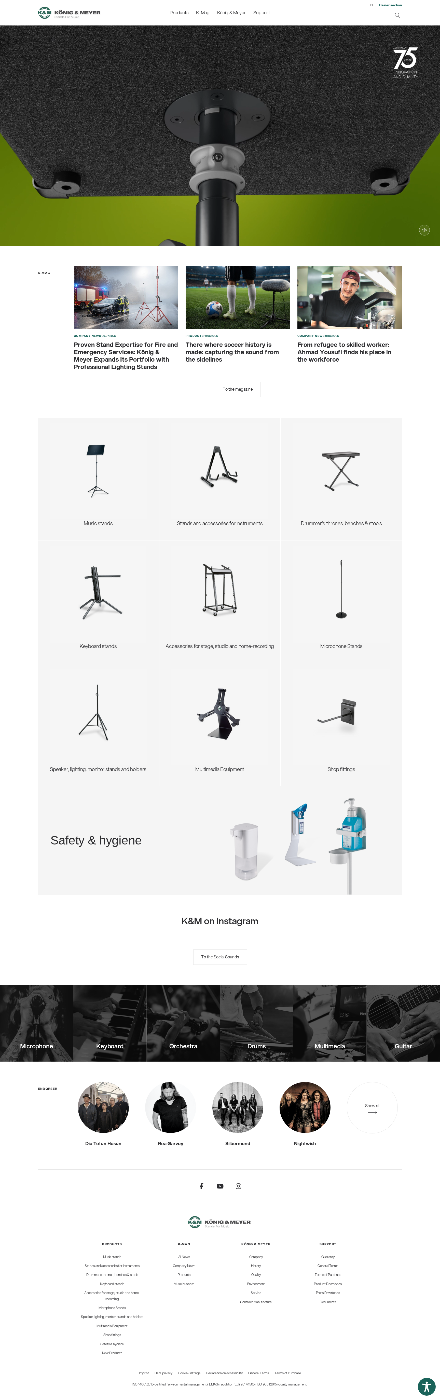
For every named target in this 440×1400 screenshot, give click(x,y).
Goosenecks (313, 576)
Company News (87, 336)
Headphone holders (199, 581)
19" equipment (193, 597)
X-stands (66, 576)
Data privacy (163, 1373)
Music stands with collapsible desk (93, 437)
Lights (63, 487)
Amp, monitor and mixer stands (211, 589)
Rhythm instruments (200, 474)
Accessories (69, 495)
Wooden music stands (80, 470)
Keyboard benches (319, 479)
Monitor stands (72, 695)
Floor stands (312, 551)
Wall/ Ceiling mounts (321, 618)
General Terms (258, 1373)
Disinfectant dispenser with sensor (130, 837)
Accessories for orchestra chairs (334, 470)
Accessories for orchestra (84, 462)
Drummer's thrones (320, 437)
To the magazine (238, 389)
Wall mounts (191, 712)
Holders (186, 720)
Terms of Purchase (287, 1373)
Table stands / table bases (327, 568)
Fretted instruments (199, 449)
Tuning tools (191, 483)
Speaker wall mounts (78, 720)
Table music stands (77, 479)
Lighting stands (72, 729)
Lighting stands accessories (86, 737)
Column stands (72, 593)
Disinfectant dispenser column (126, 829)
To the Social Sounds (220, 957)
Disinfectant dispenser (117, 821)
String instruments (198, 457)
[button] (427, 1387)
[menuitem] (179, 12)
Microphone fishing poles (326, 585)
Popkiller (308, 593)
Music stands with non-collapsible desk (98, 445)
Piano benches (315, 487)
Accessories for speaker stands (90, 712)
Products (195, 336)
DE (372, 5)
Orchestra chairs (317, 462)
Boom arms (311, 559)
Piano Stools (312, 495)
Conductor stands (75, 453)
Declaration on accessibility (224, 1373)
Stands (185, 703)
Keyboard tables (73, 585)
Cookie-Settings (189, 1373)
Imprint (144, 1373)
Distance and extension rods (86, 703)
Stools (306, 445)
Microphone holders (320, 610)
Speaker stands (73, 687)
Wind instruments (197, 466)
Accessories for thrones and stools (336, 453)
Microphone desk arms (324, 601)
